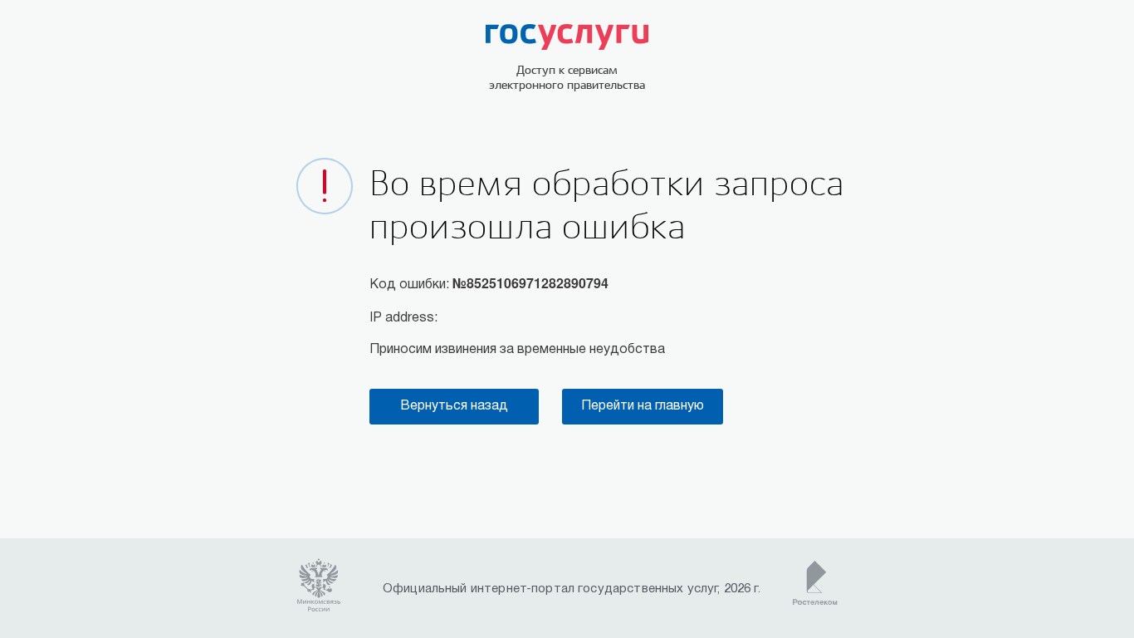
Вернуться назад (454, 406)
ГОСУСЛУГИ (567, 37)
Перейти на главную (642, 406)
